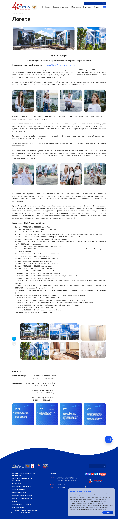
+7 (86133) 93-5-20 (62, 484)
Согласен (108, 512)
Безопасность (16, 483)
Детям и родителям (60, 7)
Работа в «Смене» (18, 507)
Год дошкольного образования (22, 498)
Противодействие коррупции (21, 486)
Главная (14, 13)
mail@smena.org (61, 487)
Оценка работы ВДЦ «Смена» (21, 504)
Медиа (96, 7)
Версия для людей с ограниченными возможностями (26, 511)
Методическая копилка (19, 492)
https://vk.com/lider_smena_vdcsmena (60, 65)
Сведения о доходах (18, 489)
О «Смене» (46, 7)
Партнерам (87, 7)
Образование (76, 7)
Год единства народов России (22, 495)
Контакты (15, 501)
